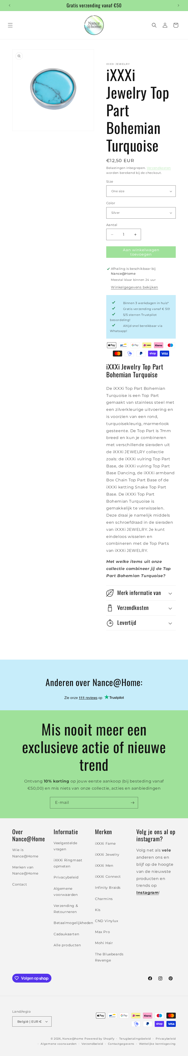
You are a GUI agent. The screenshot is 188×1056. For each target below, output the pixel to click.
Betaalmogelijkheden (73, 923)
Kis (98, 910)
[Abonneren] (132, 802)
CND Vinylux (106, 921)
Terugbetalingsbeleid (135, 1038)
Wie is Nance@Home (25, 853)
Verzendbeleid (92, 1043)
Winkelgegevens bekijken (134, 287)
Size (109, 181)
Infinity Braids (108, 887)
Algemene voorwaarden (66, 891)
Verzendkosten (159, 168)
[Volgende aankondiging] (178, 5)
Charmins (104, 899)
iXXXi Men (104, 865)
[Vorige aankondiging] (9, 5)
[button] (10, 25)
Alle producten (67, 945)
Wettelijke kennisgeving (157, 1043)
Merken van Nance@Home (25, 870)
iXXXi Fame (105, 843)
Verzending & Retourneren (66, 908)
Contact (19, 884)
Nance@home (72, 1038)
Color (110, 203)
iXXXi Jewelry (107, 854)
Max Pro (102, 932)
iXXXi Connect (108, 876)
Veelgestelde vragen (65, 846)
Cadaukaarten (66, 934)
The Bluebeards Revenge (109, 957)
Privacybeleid (66, 877)
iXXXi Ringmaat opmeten (68, 863)
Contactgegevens (121, 1043)
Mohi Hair (104, 943)
